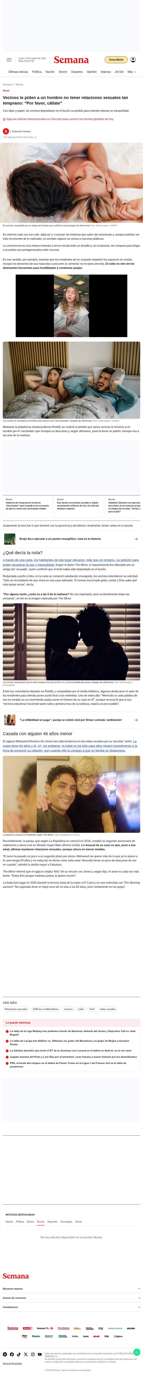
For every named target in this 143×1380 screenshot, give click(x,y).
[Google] (5, 1354)
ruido (81, 1009)
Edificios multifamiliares (46, 1009)
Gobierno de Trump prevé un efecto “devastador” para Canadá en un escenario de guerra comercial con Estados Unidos (27, 506)
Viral (91, 1009)
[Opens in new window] (12, 1354)
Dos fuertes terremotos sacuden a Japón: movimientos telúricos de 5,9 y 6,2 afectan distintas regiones (78, 506)
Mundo (19, 84)
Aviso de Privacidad (16, 1363)
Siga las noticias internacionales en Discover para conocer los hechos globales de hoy (59, 119)
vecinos (68, 1009)
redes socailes (108, 1009)
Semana (7, 84)
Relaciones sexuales (16, 1009)
